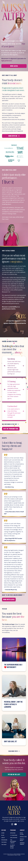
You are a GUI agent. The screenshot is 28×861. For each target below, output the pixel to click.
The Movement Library (13, 841)
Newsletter (23, 836)
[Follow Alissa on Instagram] (12, 824)
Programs (4, 840)
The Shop (3, 844)
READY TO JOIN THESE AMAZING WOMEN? (12, 595)
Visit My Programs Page (10, 429)
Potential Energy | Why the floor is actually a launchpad (13, 704)
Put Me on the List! (14, 774)
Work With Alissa (8, 599)
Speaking (12, 833)
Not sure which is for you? (9, 424)
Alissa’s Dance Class (12, 847)
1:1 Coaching (13, 835)
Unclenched (13, 837)
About (3, 837)
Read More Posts (13, 751)
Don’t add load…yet (10, 741)
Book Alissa (14, 66)
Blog (2, 835)
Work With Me (12, 136)
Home (2, 833)
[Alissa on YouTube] (15, 824)
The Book (4, 842)
